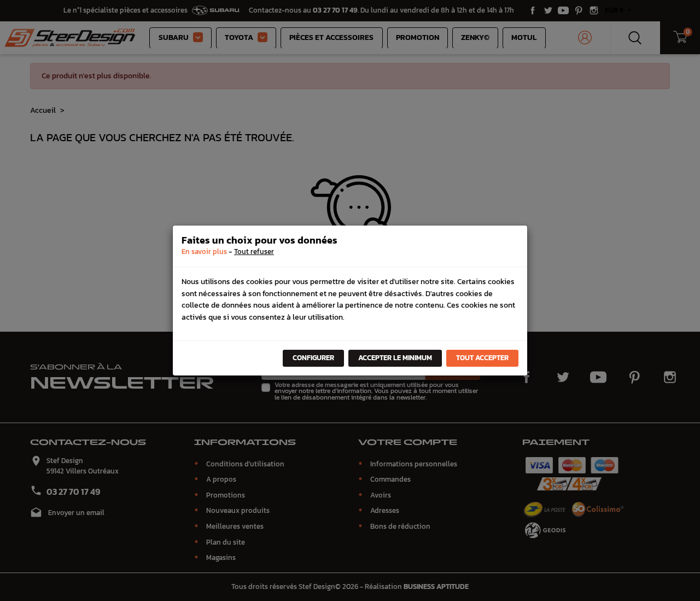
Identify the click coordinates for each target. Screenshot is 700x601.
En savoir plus (204, 251)
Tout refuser (254, 251)
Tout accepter (482, 357)
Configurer (313, 357)
